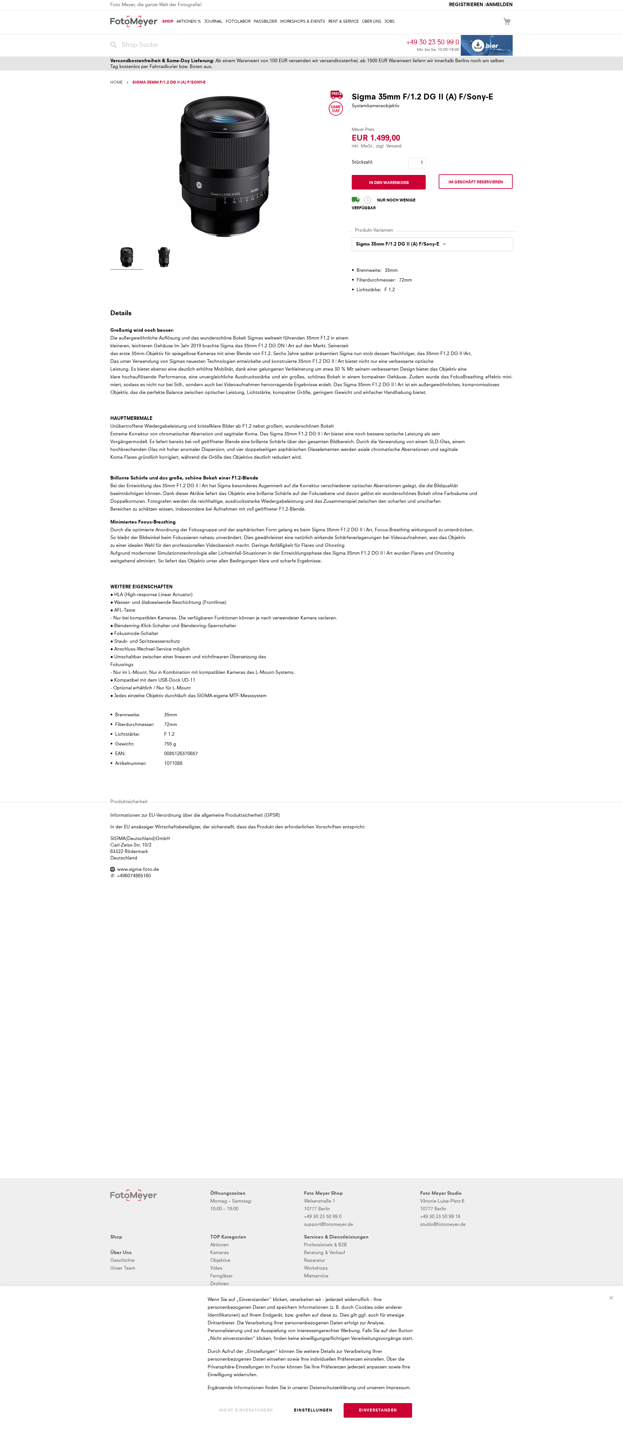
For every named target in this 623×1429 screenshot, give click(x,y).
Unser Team (122, 1268)
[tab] (310, 313)
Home (116, 83)
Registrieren (466, 5)
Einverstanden (378, 1410)
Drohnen (219, 1284)
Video (216, 1268)
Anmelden (499, 5)
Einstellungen (313, 1410)
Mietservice (316, 1276)
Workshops (316, 1268)
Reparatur (314, 1260)
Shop (116, 1237)
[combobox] (256, 45)
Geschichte (122, 1260)
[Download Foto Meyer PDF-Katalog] (487, 45)
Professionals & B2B (325, 1245)
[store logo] (133, 21)
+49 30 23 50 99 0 (432, 42)
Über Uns (121, 1252)
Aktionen (219, 1245)
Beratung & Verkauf (324, 1252)
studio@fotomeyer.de (443, 1224)
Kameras (219, 1252)
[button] (126, 258)
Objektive (220, 1260)
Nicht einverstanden (246, 1410)
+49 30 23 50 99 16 (440, 1217)
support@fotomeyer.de (328, 1224)
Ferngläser (221, 1276)
